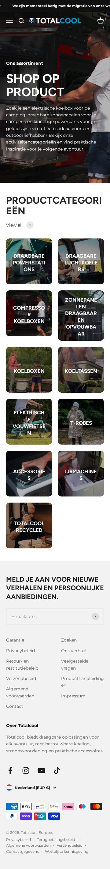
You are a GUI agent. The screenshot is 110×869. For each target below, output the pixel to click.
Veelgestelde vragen (74, 664)
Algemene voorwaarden (20, 692)
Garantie (15, 640)
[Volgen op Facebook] (10, 770)
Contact (14, 706)
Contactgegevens (22, 851)
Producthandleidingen (82, 682)
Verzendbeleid (21, 678)
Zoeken (69, 640)
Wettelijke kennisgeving (66, 851)
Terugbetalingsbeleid (56, 839)
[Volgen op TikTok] (57, 770)
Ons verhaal (73, 650)
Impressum (73, 696)
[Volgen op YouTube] (41, 770)
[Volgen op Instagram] (26, 770)
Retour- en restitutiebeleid (22, 664)
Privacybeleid (20, 650)
